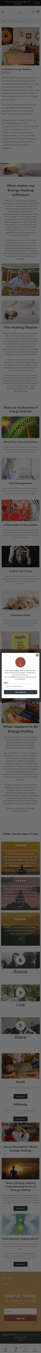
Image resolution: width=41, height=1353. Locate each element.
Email (6, 682)
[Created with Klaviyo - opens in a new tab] (20, 699)
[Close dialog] (37, 655)
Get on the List (20, 692)
